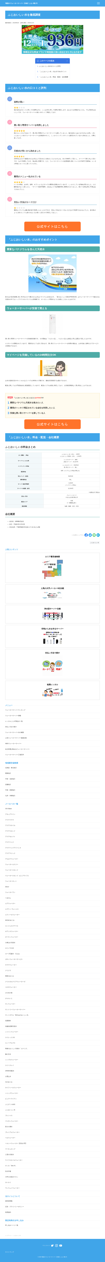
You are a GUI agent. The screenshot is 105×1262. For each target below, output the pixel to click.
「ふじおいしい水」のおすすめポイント (53, 71)
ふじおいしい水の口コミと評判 (49, 66)
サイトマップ (9, 1252)
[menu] (98, 3)
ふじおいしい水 (94, 542)
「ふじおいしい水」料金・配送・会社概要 (53, 77)
